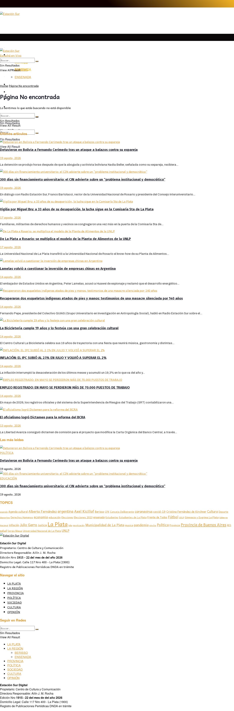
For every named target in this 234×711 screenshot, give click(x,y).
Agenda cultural (18, 511)
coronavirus (143, 511)
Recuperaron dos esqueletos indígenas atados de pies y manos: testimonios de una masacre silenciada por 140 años (91, 298)
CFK (107, 512)
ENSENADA (23, 77)
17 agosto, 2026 (10, 217)
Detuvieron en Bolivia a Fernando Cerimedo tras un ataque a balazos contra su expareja (69, 150)
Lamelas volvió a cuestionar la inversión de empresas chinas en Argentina (58, 269)
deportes (5, 517)
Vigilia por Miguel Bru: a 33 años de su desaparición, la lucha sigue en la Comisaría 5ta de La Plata (77, 209)
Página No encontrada (24, 85)
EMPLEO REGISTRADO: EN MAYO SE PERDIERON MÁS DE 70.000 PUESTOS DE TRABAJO (65, 388)
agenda (4, 512)
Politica (163, 524)
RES (229, 525)
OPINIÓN (13, 611)
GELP (181, 517)
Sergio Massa (14, 531)
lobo (70, 525)
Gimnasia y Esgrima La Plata (202, 517)
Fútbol (173, 517)
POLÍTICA (7, 452)
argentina (65, 511)
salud (3, 530)
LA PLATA (14, 47)
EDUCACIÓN (8, 478)
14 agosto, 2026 (10, 276)
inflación (14, 525)
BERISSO (21, 70)
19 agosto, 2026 (10, 157)
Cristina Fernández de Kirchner (186, 511)
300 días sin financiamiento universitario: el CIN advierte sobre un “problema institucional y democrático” (82, 180)
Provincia (174, 525)
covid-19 (159, 511)
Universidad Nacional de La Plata (42, 531)
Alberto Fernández (43, 511)
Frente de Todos (157, 517)
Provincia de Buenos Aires (203, 525)
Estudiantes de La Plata (133, 517)
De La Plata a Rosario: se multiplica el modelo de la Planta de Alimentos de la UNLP (65, 239)
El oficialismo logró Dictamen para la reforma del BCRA (42, 417)
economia (41, 517)
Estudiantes (111, 517)
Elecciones (67, 517)
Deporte (223, 512)
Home (4, 85)
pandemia (141, 524)
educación (55, 517)
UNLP (65, 530)
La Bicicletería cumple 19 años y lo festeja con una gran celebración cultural (59, 328)
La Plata (58, 524)
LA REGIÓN (15, 588)
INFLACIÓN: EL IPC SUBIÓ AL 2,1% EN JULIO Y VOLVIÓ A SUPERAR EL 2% (53, 358)
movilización (79, 525)
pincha (152, 525)
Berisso (99, 511)
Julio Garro (28, 524)
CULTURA (14, 607)
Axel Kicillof (84, 511)
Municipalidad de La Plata (104, 524)
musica (129, 525)
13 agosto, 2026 (10, 425)
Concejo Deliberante (122, 512)
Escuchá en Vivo (10, 55)
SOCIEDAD (14, 602)
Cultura (212, 511)
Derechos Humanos (22, 517)
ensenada (99, 517)
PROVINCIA (15, 592)
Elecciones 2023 (83, 517)
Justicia (42, 525)
